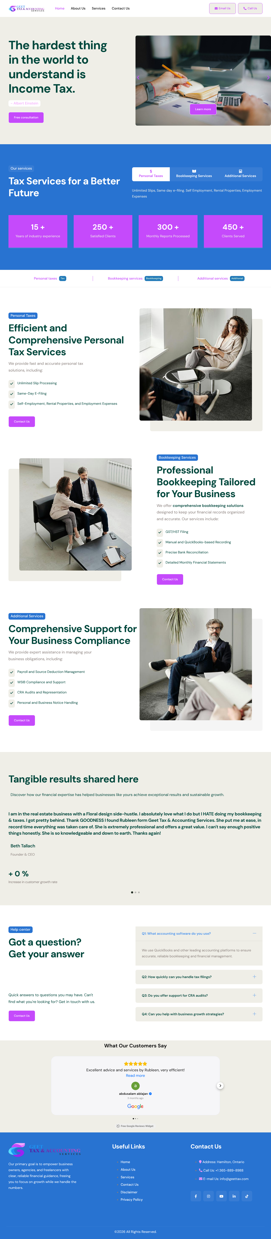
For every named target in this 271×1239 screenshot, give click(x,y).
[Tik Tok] (247, 1196)
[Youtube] (221, 1196)
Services (98, 8)
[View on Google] (135, 1086)
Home (59, 8)
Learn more (203, 109)
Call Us (252, 8)
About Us (78, 8)
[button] (138, 77)
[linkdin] (234, 1196)
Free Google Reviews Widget (137, 1126)
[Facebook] (196, 1196)
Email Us (224, 8)
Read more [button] (135, 1075)
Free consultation (26, 117)
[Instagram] (208, 1196)
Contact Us (121, 8)
